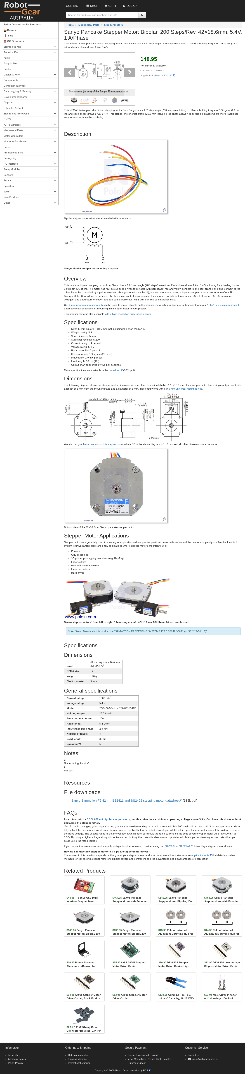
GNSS (7, 119)
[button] (69, 79)
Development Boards (15, 96)
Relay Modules (12, 169)
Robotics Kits (11, 52)
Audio (7, 57)
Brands (11, 30)
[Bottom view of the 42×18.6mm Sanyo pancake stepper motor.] (116, 485)
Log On (132, 5)
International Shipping (79, 1063)
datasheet (114, 370)
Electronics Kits (12, 46)
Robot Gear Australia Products (22, 24)
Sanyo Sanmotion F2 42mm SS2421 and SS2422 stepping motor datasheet (125, 800)
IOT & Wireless (12, 124)
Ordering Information (78, 1055)
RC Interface (11, 163)
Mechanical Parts (13, 130)
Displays (8, 102)
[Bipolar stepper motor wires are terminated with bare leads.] (116, 176)
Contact (73, 5)
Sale (10, 35)
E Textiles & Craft (13, 108)
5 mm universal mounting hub (86, 305)
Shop (93, 5)
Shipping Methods (77, 1059)
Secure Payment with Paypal (143, 1055)
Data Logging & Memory (17, 91)
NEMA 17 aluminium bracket (223, 305)
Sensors (8, 174)
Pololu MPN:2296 (163, 75)
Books (7, 69)
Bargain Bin (10, 63)
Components (11, 80)
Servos (7, 180)
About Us (13, 1055)
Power (7, 147)
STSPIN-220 (186, 846)
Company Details (17, 1059)
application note (200, 855)
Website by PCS (139, 1070)
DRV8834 (169, 846)
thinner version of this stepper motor (103, 444)
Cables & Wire (12, 74)
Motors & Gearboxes (15, 141)
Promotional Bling (13, 152)
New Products (11, 197)
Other (7, 202)
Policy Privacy (15, 1063)
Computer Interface (15, 85)
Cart (112, 5)
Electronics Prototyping (17, 113)
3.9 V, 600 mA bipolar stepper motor (108, 819)
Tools (7, 191)
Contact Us (193, 1055)
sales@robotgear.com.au (205, 1059)
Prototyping (10, 158)
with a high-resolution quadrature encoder (128, 313)
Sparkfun (9, 186)
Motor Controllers (13, 135)
